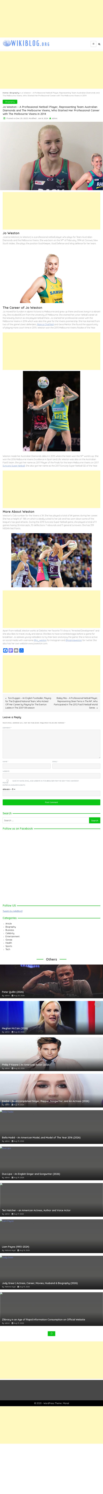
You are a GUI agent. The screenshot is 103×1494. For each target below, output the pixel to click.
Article (8, 923)
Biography (14, 93)
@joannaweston (74, 640)
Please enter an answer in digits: (14, 784)
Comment (7, 728)
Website (6, 771)
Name (5, 762)
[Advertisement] (51, 18)
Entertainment (12, 936)
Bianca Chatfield (45, 324)
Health (8, 943)
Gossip (8, 939)
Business (9, 930)
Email (55, 762)
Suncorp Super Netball (14, 465)
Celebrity (9, 933)
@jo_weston (40, 640)
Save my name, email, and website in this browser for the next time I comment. (45, 781)
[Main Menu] (93, 44)
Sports (8, 946)
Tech (7, 949)
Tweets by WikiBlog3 (13, 911)
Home (5, 93)
